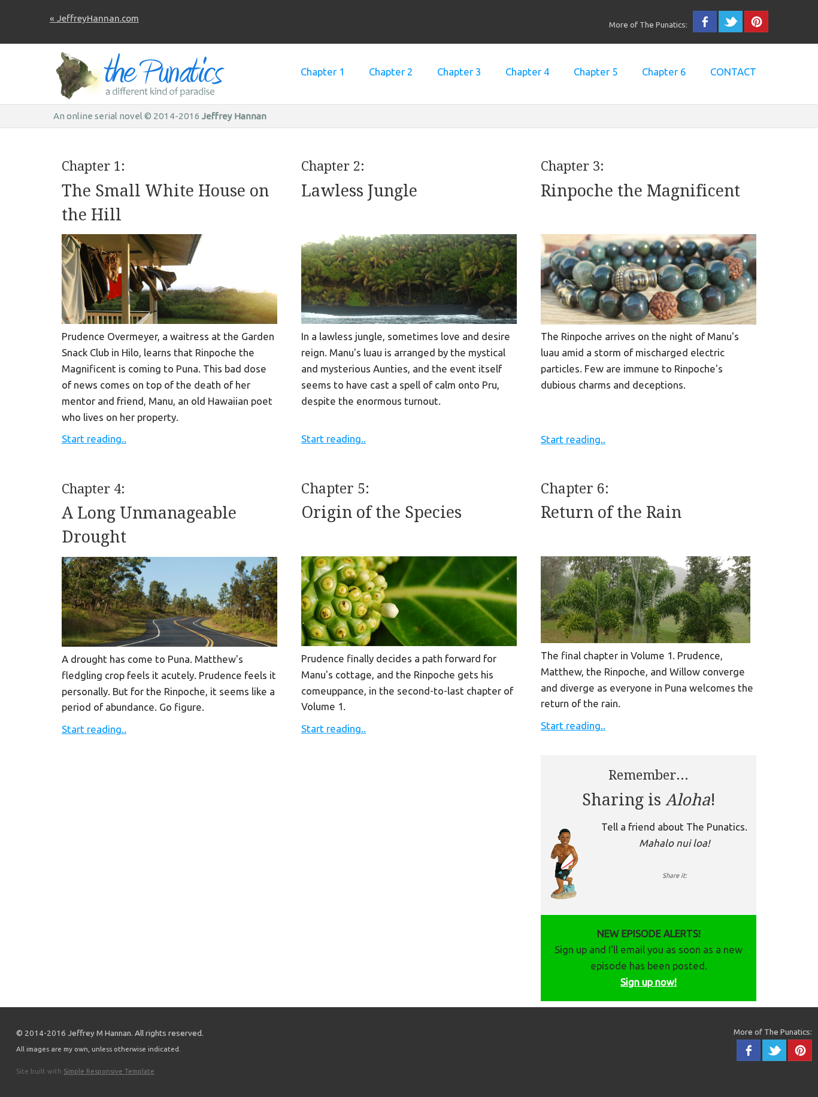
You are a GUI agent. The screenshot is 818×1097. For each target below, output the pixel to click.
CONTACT (733, 71)
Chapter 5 (595, 71)
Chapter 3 (459, 71)
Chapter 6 (664, 71)
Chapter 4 (527, 71)
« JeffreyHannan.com (94, 18)
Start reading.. (94, 438)
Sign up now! (648, 981)
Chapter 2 (391, 71)
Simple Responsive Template (108, 1071)
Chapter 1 (322, 71)
